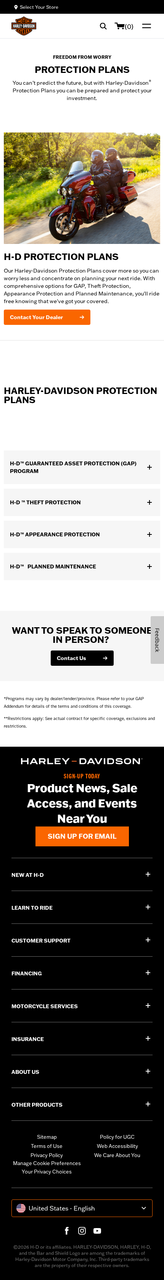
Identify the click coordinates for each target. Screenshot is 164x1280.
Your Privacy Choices (47, 1172)
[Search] (103, 26)
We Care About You (117, 1155)
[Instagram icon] (82, 1230)
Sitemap (47, 1137)
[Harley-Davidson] (82, 761)
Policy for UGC (117, 1137)
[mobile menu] (145, 26)
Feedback (157, 640)
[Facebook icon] (66, 1230)
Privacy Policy (47, 1155)
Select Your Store (39, 7)
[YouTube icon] (97, 1230)
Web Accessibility (117, 1146)
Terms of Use (47, 1146)
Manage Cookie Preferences (47, 1163)
